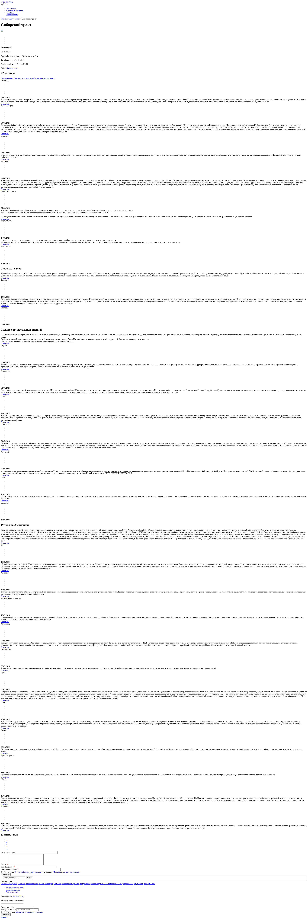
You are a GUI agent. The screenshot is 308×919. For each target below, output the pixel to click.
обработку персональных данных (29, 912)
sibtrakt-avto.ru (12, 68)
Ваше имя (5, 907)
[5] (6, 848)
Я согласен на (23, 912)
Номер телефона (8, 910)
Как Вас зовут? (8, 867)
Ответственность (13, 890)
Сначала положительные (44, 78)
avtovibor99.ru (17, 896)
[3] (6, 844)
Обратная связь (12, 15)
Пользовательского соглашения (66, 872)
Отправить (6, 874)
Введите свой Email (10, 869)
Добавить (10, 13)
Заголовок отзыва (8, 852)
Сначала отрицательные (24, 78)
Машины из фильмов (14, 10)
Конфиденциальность (15, 888)
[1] (6, 839)
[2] (6, 842)
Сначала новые (7, 78)
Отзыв (4, 865)
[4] (6, 846)
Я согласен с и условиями (41, 872)
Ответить (5, 104)
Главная (4, 19)
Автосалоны (11, 8)
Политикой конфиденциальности (28, 872)
